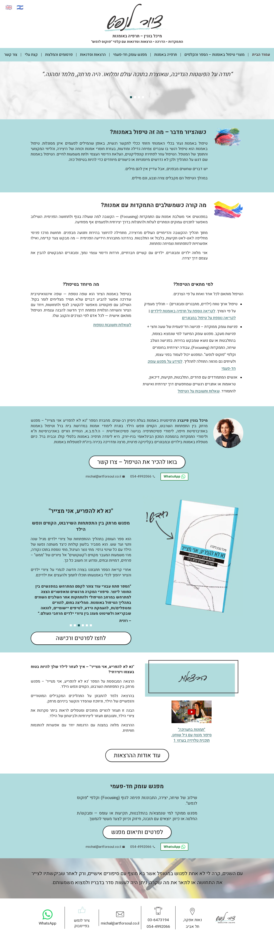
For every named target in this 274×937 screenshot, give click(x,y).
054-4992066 (140, 476)
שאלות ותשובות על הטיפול (199, 391)
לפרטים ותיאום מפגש (137, 832)
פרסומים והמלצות (59, 54)
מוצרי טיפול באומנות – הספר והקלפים (214, 54)
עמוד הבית (261, 54)
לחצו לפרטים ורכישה (81, 638)
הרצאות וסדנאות (93, 54)
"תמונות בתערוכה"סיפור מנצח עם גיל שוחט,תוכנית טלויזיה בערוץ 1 (192, 735)
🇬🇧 (8, 7)
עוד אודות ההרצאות (137, 755)
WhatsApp (172, 476)
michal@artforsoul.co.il (103, 476)
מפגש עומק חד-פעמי (130, 54)
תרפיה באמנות (165, 54)
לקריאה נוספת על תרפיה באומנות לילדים (183, 311)
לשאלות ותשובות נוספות (112, 325)
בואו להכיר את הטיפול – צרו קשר (137, 462)
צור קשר (10, 54)
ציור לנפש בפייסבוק (82, 923)
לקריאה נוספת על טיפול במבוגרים (209, 318)
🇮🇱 (20, 7)
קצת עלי (31, 54)
